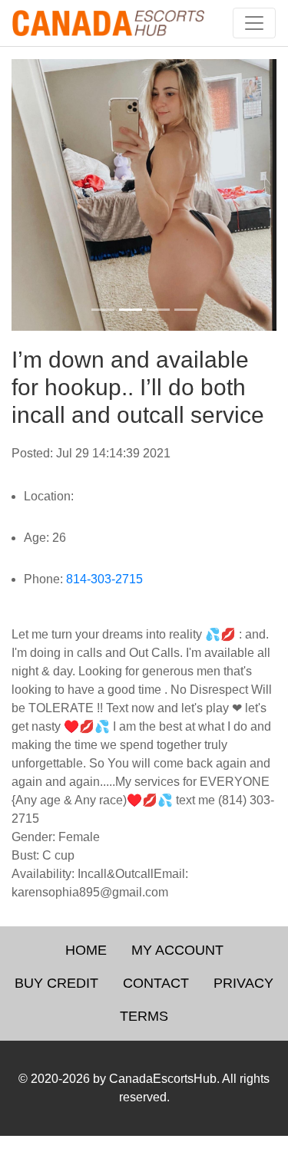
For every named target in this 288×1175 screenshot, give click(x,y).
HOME (86, 950)
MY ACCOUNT (177, 950)
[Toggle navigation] (254, 23)
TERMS (144, 1016)
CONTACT (156, 983)
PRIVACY (243, 983)
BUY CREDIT (56, 983)
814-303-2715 (104, 579)
